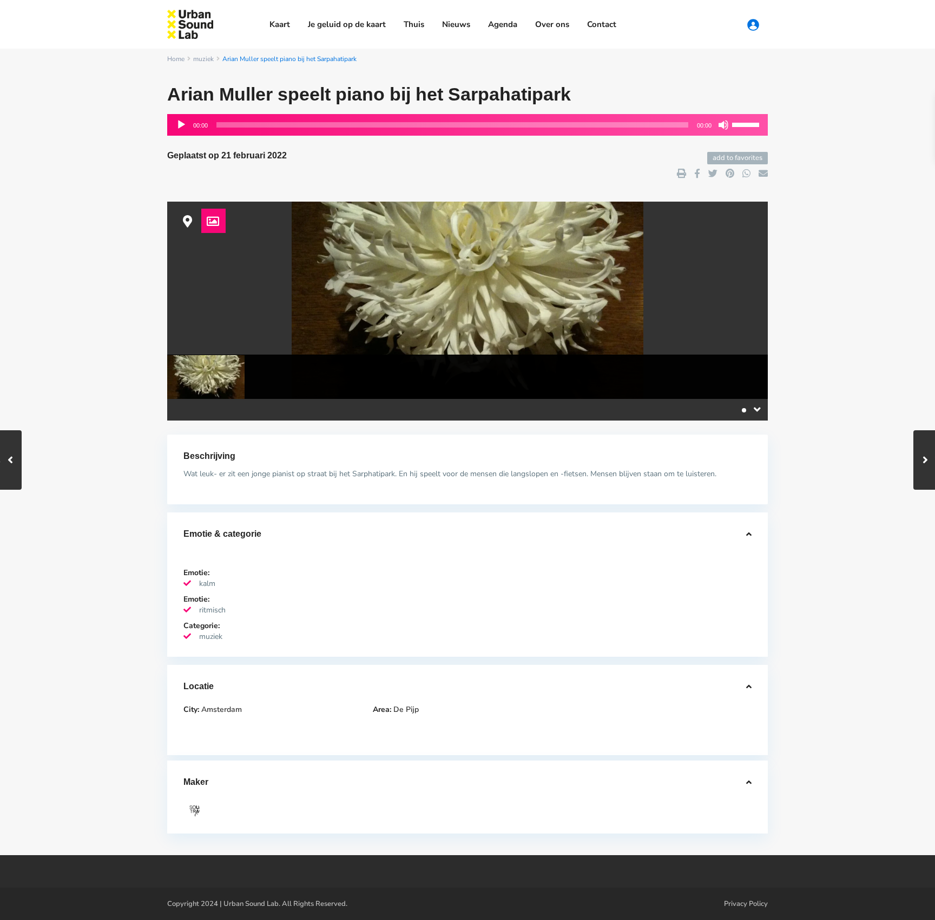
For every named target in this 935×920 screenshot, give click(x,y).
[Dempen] (723, 124)
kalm (207, 583)
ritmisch (212, 610)
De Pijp (406, 709)
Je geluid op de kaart (347, 24)
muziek (203, 59)
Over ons (552, 24)
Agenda (502, 24)
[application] (467, 125)
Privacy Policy (746, 904)
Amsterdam (221, 709)
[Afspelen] (181, 124)
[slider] (747, 124)
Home (176, 59)
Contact (601, 24)
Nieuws (456, 24)
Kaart (279, 24)
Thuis (414, 24)
